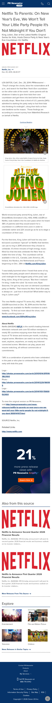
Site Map (34, 692)
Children (31, 644)
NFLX (19, 326)
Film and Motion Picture (37, 624)
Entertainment (7, 624)
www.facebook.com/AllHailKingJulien (19, 316)
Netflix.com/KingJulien (35, 263)
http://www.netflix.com (12, 431)
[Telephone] (42, 3)
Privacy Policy (32, 689)
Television (6, 644)
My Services (25, 674)
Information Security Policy (18, 692)
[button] (26, 49)
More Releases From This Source (15, 593)
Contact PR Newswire (25, 665)
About (26, 671)
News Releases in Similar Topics (15, 649)
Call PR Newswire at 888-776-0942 (26, 680)
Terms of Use (18, 689)
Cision (30, 699)
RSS (42, 692)
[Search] (49, 3)
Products (26, 668)
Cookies (26, 695)
